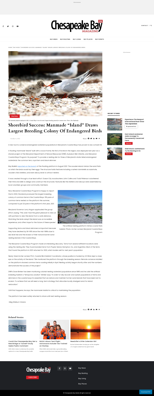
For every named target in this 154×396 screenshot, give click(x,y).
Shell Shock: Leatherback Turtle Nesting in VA (135, 150)
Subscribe (32, 377)
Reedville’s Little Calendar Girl (83, 341)
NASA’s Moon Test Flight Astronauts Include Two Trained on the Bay (53, 343)
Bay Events (99, 39)
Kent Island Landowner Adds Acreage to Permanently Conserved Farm (134, 137)
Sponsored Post (131, 126)
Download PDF (145, 392)
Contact (144, 25)
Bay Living (77, 39)
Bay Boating (65, 39)
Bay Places (88, 39)
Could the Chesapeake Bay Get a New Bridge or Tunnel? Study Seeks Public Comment (22, 343)
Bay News (53, 39)
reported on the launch (27, 166)
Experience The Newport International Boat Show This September (134, 121)
